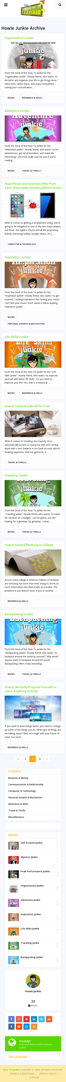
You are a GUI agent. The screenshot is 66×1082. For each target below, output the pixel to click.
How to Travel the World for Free (27, 406)
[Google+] (19, 1019)
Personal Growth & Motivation (26, 323)
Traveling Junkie (16, 475)
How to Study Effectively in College (29, 545)
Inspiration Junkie (18, 257)
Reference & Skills (32, 97)
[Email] (26, 1027)
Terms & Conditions (21, 1073)
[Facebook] (11, 1019)
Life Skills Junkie (16, 337)
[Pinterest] (26, 1019)
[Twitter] (41, 1019)
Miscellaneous (16, 816)
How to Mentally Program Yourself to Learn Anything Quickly (30, 689)
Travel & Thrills (31, 170)
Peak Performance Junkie (35, 871)
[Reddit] (19, 1027)
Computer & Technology (22, 244)
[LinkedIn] (34, 1019)
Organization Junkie (19, 38)
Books (11, 97)
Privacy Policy (48, 1073)
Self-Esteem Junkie (31, 842)
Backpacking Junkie (19, 614)
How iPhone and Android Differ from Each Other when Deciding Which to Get (33, 186)
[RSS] (34, 1027)
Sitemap (34, 1077)
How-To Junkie (11, 1069)
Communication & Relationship (25, 784)
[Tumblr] (11, 1027)
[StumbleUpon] (49, 1019)
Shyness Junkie (29, 857)
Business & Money (18, 777)
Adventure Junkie (17, 111)
